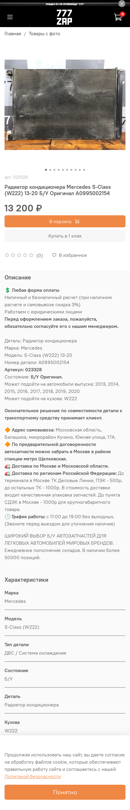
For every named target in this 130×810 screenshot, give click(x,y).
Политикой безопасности (33, 776)
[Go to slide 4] (59, 170)
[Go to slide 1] (46, 170)
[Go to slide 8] (75, 170)
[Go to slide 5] (63, 170)
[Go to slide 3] (54, 170)
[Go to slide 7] (71, 170)
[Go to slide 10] (84, 170)
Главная (13, 33)
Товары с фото (44, 33)
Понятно (65, 792)
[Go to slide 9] (80, 170)
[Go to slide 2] (50, 170)
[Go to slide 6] (67, 170)
